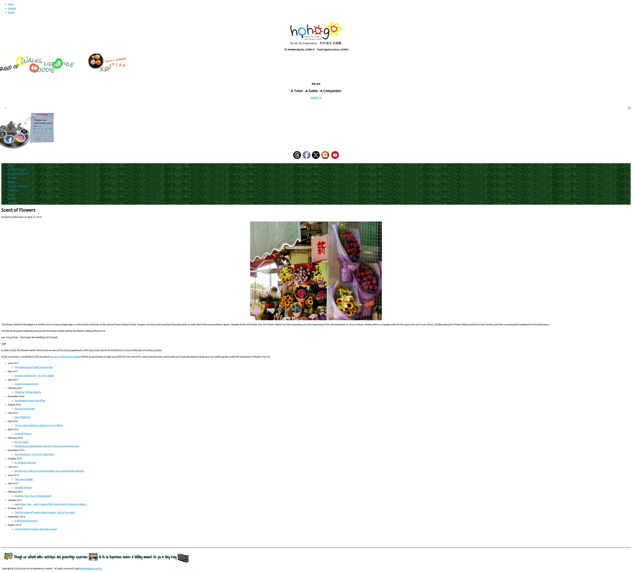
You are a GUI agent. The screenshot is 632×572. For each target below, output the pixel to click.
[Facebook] (306, 158)
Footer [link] (11, 12)
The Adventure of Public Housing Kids (33, 367)
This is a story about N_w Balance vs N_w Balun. (38, 425)
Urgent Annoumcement (26, 384)
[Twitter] (316, 158)
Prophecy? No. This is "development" (33, 496)
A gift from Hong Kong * (26, 521)
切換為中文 (316, 97)
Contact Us (13, 190)
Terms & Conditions (17, 186)
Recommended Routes (18, 173)
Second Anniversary (24, 408)
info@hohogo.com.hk (91, 568)
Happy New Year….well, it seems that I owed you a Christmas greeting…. (51, 504)
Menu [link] (11, 4)
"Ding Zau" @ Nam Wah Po (27, 392)
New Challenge (22, 417)
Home (10, 165)
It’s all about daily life (25, 462)
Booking (11, 182)
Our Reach (13, 203)
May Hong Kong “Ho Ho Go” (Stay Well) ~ (35, 454)
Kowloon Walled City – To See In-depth (34, 375)
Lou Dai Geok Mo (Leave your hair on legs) (35, 529)
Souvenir (12, 198)
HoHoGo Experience (17, 169)
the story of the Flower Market (65, 356)
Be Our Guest (21, 442)
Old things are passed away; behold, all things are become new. (46, 446)
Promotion (12, 178)
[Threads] (297, 158)
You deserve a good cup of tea (29, 400)
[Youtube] (335, 158)
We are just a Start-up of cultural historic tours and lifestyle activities (49, 471)
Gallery (11, 194)
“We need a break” (24, 479)
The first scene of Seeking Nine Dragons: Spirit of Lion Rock (44, 512)
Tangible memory (23, 487)
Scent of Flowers (23, 433)
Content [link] (12, 8)
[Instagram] (325, 158)
